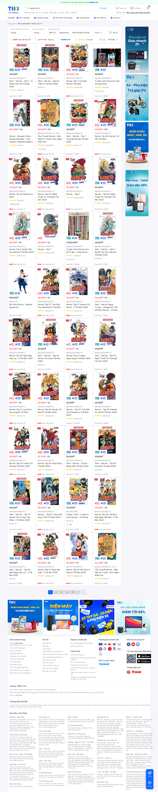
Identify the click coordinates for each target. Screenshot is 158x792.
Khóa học (114, 760)
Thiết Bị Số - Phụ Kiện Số (107, 740)
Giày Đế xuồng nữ (51, 757)
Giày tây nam (53, 763)
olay (131, 705)
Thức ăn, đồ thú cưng (20, 748)
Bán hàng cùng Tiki (77, 646)
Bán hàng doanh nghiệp (50, 668)
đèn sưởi (136, 774)
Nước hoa (17, 778)
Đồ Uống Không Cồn (80, 782)
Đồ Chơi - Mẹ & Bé (16, 717)
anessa (119, 705)
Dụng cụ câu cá (135, 741)
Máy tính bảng (18, 760)
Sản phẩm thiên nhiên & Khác (21, 773)
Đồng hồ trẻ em (89, 738)
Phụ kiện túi (59, 777)
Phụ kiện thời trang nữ (75, 728)
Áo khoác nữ (54, 721)
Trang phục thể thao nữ (133, 733)
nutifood (95, 705)
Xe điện (116, 774)
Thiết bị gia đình (27, 786)
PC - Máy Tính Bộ (77, 750)
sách (67, 13)
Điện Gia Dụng (15, 784)
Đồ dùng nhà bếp (15, 786)
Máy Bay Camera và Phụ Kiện (138, 767)
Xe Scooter (115, 776)
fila (35, 707)
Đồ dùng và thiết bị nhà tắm (81, 762)
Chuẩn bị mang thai (20, 731)
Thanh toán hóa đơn (103, 760)
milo (71, 705)
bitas (147, 705)
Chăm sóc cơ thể (19, 770)
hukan (26, 707)
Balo (69, 719)
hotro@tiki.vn (26, 670)
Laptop (86, 750)
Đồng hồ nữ (79, 736)
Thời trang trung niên (49, 727)
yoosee (125, 705)
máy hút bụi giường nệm (138, 782)
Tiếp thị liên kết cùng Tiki (50, 665)
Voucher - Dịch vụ (104, 758)
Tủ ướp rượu (147, 727)
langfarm (20, 707)
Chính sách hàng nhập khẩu (18, 667)
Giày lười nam (43, 763)
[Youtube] (133, 644)
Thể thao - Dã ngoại (106, 723)
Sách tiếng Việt (102, 784)
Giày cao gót (43, 751)
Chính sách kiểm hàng (16, 659)
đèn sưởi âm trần (135, 787)
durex (56, 705)
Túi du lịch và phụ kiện (79, 719)
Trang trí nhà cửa (73, 757)
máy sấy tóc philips (140, 776)
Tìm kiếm (102, 8)
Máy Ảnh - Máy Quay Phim (137, 754)
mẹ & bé (45, 13)
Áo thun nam (43, 733)
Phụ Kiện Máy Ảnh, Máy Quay (136, 757)
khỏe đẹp (53, 13)
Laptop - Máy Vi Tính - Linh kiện (81, 742)
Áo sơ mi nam (51, 735)
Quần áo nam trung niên (51, 743)
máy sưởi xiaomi (141, 782)
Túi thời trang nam (46, 781)
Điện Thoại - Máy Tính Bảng (20, 754)
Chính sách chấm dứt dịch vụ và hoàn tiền (83, 673)
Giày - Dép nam (45, 761)
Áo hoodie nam (48, 737)
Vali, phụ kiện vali (88, 721)
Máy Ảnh (143, 768)
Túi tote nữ (51, 777)
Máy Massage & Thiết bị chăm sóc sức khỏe (22, 771)
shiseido (12, 707)
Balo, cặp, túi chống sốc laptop (81, 720)
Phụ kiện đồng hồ (77, 738)
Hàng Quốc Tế (102, 717)
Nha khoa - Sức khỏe (109, 766)
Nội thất (77, 760)
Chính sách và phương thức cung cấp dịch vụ (83, 669)
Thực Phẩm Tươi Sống (18, 735)
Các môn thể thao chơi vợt (139, 744)
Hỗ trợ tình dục (26, 778)
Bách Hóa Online (74, 772)
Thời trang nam (45, 731)
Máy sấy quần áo (136, 727)
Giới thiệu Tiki (46, 643)
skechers (77, 705)
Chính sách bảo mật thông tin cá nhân (55, 654)
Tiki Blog (45, 646)
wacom (113, 705)
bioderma (62, 705)
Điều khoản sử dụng (49, 660)
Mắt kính (86, 728)
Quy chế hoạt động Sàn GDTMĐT (82, 643)
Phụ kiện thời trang (75, 725)
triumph (88, 705)
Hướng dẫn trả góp (15, 664)
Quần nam (51, 733)
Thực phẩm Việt (27, 739)
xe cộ (38, 13)
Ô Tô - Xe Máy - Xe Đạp (106, 772)
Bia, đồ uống (17, 745)
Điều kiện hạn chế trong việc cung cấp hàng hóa (83, 658)
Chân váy (53, 723)
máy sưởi (129, 774)
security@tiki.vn (26, 673)
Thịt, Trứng (19, 737)
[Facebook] (128, 644)
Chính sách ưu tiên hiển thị (79, 665)
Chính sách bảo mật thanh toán (52, 651)
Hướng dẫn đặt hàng (16, 653)
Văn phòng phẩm (113, 784)
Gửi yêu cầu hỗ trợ (15, 651)
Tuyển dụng (46, 649)
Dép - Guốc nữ (53, 751)
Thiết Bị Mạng (79, 748)
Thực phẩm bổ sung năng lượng (139, 747)
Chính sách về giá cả (77, 655)
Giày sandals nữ (50, 753)
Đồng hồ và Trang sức (76, 734)
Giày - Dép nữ (44, 749)
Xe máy (103, 776)
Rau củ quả (16, 739)
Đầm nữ (46, 719)
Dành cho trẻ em (19, 746)
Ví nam (41, 783)
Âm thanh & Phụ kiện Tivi (134, 719)
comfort (142, 705)
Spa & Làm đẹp (111, 762)
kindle (101, 705)
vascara (12, 705)
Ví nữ (60, 775)
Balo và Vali (72, 717)
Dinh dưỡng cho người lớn (21, 727)
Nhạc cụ (83, 766)
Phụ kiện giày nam (49, 767)
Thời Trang (114, 719)
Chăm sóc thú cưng (74, 774)
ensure (50, 705)
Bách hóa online (107, 729)
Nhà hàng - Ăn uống (108, 764)
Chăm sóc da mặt (15, 767)
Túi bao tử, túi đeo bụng (56, 785)
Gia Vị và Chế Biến (78, 778)
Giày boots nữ (46, 755)
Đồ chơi (30, 719)
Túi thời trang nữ (45, 773)
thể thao (74, 13)
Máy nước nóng (138, 725)
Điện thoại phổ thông (20, 758)
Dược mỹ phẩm (28, 780)
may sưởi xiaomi (136, 780)
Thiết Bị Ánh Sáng (139, 758)
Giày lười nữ (56, 755)
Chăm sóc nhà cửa (22, 750)
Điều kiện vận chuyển (49, 671)
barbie (39, 705)
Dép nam (49, 765)
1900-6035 (19, 643)
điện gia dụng (29, 13)
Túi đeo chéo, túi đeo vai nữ (48, 775)
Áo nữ (40, 719)
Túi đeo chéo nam (50, 783)
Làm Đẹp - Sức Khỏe (17, 764)
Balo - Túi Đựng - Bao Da (138, 762)
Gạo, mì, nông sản (20, 743)
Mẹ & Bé (109, 727)
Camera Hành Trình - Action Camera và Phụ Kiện (139, 760)
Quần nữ (52, 719)
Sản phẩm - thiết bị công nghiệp (110, 731)
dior (17, 705)
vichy (31, 707)
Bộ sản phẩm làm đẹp (21, 779)
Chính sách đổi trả (15, 662)
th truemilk (32, 705)
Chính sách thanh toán (78, 662)
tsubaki (39, 707)
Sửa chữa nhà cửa (77, 758)
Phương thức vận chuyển (17, 656)
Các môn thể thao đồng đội (139, 743)
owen (45, 705)
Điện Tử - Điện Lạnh (134, 717)
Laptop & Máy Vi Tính (112, 731)
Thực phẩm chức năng (20, 769)
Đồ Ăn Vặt (75, 780)
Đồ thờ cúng (75, 766)
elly (68, 705)
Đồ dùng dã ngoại (139, 735)
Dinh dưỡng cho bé (19, 725)
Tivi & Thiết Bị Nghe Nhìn (108, 733)
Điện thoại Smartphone (17, 757)
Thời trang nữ (44, 717)
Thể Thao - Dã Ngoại (134, 731)
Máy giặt (133, 723)
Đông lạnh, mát (24, 741)
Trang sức (71, 736)
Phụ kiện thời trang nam (80, 729)
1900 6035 (18, 695)
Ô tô (108, 776)
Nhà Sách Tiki (102, 782)
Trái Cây (12, 737)
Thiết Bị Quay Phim (138, 766)
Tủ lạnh (132, 721)
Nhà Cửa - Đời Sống (76, 754)
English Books (108, 786)
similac (136, 705)
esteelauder (24, 705)
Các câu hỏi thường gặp (17, 648)
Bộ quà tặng (77, 783)
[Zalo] (138, 644)
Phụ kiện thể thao (139, 737)
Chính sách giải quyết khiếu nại (52, 657)
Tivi (131, 725)
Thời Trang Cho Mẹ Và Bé (17, 719)
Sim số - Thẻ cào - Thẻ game (114, 768)
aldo (83, 705)
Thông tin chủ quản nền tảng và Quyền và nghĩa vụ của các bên (83, 678)
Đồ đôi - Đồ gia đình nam (53, 739)
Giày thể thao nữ (142, 746)
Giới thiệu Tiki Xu (48, 663)
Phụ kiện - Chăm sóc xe (105, 774)
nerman (107, 705)
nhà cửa (61, 13)
